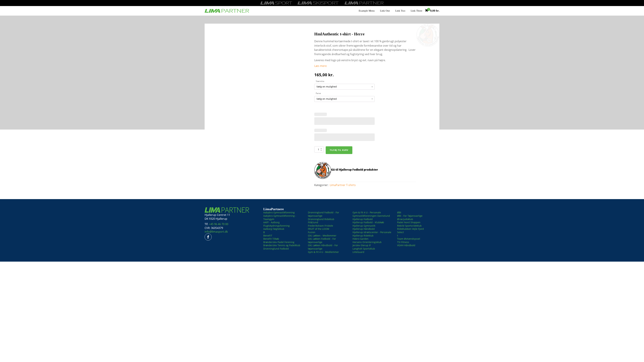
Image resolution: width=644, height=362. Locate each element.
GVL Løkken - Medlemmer (322, 235)
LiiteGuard (358, 252)
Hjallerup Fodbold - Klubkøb (368, 222)
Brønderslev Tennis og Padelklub (281, 245)
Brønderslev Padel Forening (278, 242)
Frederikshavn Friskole (320, 225)
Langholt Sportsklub (364, 248)
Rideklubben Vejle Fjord (410, 228)
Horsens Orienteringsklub (367, 242)
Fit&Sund (313, 222)
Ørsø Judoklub (405, 219)
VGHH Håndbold (406, 245)
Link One (385, 10)
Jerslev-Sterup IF (362, 245)
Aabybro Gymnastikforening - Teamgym (279, 217)
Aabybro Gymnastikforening (279, 212)
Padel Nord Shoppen (408, 222)
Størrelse (320, 81)
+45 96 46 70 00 (218, 224)
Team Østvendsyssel (408, 238)
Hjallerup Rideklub (363, 235)
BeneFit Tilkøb (271, 238)
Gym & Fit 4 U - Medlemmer (323, 252)
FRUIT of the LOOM (318, 228)
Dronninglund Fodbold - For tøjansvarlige (323, 214)
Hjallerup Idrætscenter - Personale (372, 232)
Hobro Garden (360, 238)
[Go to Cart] (427, 11)
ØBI (399, 212)
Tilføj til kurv (339, 150)
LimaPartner (337, 185)
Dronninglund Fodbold (276, 248)
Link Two (400, 10)
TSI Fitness (403, 242)
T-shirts (351, 185)
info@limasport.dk (216, 231)
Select (400, 232)
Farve (318, 93)
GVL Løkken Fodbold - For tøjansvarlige (322, 240)
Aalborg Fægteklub (273, 228)
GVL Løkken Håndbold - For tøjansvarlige (323, 247)
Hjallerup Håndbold (364, 228)
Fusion (311, 232)
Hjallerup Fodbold (363, 219)
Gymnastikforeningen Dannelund (371, 215)
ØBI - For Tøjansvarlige (409, 215)
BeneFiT (267, 235)
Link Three (416, 10)
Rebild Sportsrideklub (409, 225)
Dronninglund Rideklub (321, 219)
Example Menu (367, 10)
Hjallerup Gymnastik (364, 225)
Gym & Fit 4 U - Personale (367, 212)
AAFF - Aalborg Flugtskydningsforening (276, 224)
